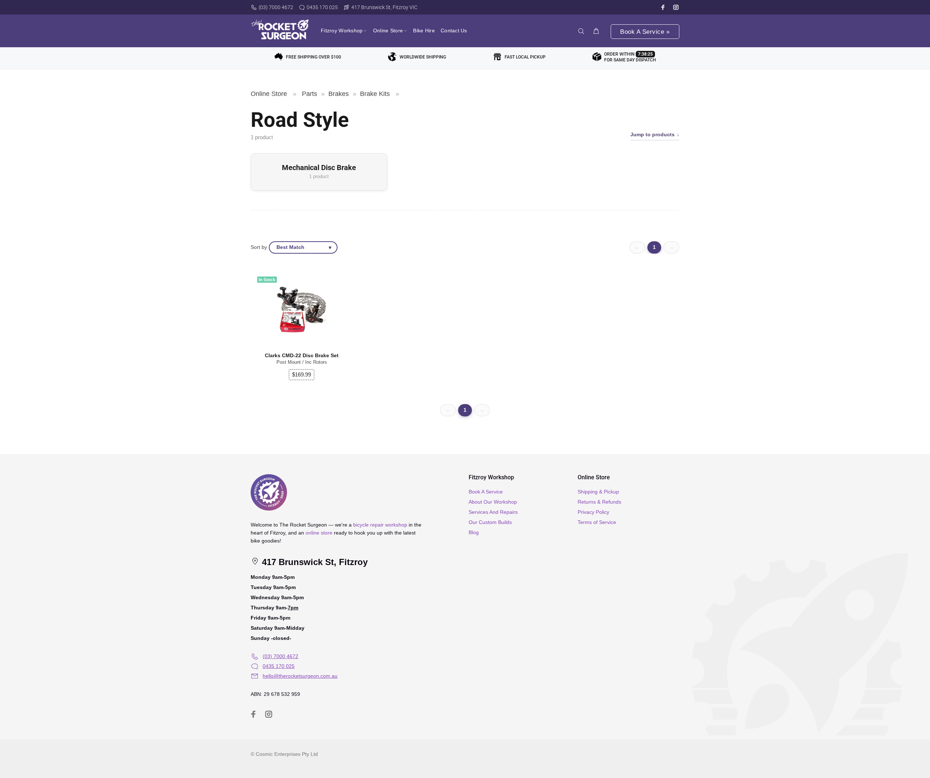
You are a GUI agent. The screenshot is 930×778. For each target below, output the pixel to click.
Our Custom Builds (490, 522)
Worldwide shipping (423, 57)
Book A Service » (645, 31)
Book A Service (486, 492)
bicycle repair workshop (380, 525)
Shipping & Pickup (598, 492)
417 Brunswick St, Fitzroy (313, 562)
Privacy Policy (593, 512)
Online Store (269, 93)
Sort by (259, 247)
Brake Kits (375, 93)
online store (319, 533)
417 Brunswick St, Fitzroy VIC (384, 7)
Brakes (338, 93)
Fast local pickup (525, 57)
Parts (309, 93)
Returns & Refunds (599, 502)
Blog (474, 532)
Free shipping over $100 (313, 57)
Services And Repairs (493, 512)
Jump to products (652, 134)
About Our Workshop (493, 502)
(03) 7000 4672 (276, 7)
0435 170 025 (322, 7)
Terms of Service (597, 522)
